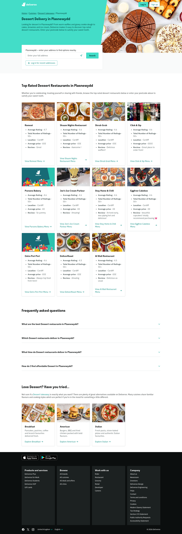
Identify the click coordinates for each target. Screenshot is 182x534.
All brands (64, 474)
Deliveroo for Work (32, 477)
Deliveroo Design (136, 484)
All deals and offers (67, 481)
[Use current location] (81, 56)
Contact (133, 494)
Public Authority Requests (140, 517)
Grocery (98, 481)
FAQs (132, 491)
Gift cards (28, 487)
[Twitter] (28, 529)
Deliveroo (29, 4)
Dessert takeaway (46, 13)
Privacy (133, 501)
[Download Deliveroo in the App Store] (30, 457)
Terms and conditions (138, 497)
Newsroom (134, 477)
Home (24, 13)
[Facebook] (23, 529)
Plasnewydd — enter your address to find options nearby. (51, 50)
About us (133, 474)
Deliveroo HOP (30, 484)
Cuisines (32, 13)
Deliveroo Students (32, 481)
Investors (134, 481)
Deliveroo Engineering (138, 487)
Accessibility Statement (139, 521)
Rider (97, 474)
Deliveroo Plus (30, 474)
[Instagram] (33, 529)
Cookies (133, 504)
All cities (63, 484)
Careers (98, 491)
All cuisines (64, 477)
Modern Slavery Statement (140, 507)
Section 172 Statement (139, 514)
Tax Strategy (135, 511)
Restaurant (99, 477)
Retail (97, 484)
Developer (99, 487)
